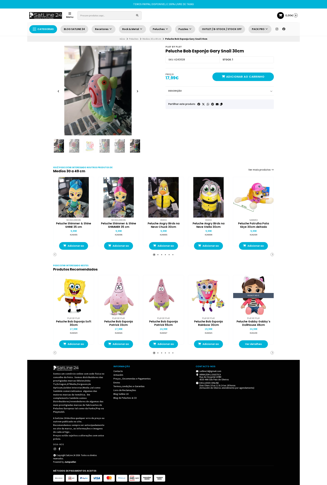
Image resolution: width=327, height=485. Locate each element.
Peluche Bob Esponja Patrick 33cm (118, 323)
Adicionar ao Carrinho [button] (75, 247)
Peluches (159, 29)
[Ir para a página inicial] (45, 15)
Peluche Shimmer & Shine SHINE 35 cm (73, 225)
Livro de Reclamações (124, 390)
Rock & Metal (130, 29)
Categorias (45, 29)
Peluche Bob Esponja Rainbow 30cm (208, 323)
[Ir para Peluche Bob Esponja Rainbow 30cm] (208, 295)
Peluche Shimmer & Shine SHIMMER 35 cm (118, 225)
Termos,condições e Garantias (129, 386)
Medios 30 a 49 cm (152, 38)
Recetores (102, 29)
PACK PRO (258, 29)
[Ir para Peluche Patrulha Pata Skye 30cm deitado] (253, 197)
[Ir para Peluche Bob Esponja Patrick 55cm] (163, 295)
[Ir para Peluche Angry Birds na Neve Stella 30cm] (208, 197)
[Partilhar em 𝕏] (203, 104)
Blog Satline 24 (120, 394)
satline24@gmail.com (210, 371)
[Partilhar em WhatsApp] (208, 104)
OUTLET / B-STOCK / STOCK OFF (222, 29)
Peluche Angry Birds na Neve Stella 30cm (208, 225)
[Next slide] (137, 91)
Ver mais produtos (259, 170)
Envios (116, 382)
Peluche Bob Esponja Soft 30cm (73, 323)
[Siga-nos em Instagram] (277, 29)
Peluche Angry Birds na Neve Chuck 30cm (164, 225)
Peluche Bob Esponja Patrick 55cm (163, 323)
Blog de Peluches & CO (125, 398)
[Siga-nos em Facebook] (284, 29)
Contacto (118, 371)
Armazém (118, 375)
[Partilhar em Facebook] (198, 104)
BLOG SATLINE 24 (74, 29)
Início (122, 38)
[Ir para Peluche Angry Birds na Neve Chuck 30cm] (163, 197)
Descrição (175, 90)
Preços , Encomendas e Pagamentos (132, 378)
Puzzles (183, 29)
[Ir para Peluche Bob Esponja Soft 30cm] (73, 295)
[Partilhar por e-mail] (217, 104)
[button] (221, 104)
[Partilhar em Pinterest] (212, 104)
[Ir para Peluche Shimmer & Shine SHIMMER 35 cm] (118, 197)
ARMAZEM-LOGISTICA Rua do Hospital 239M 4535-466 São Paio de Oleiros (214, 377)
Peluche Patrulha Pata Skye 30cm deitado (253, 225)
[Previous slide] (58, 91)
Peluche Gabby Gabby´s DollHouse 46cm (253, 323)
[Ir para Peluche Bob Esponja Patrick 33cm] (118, 295)
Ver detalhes (253, 344)
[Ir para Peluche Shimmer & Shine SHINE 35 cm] (73, 197)
